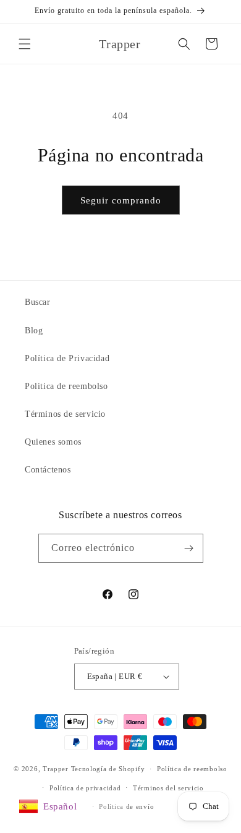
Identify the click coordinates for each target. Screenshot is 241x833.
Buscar (38, 302)
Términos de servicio (65, 414)
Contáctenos (48, 469)
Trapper (56, 768)
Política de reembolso (192, 768)
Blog (34, 330)
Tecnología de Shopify (108, 768)
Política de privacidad (84, 788)
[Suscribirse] (189, 548)
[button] (24, 44)
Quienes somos (53, 441)
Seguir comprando (120, 200)
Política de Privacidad (67, 358)
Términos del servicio (168, 788)
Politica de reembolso (66, 386)
